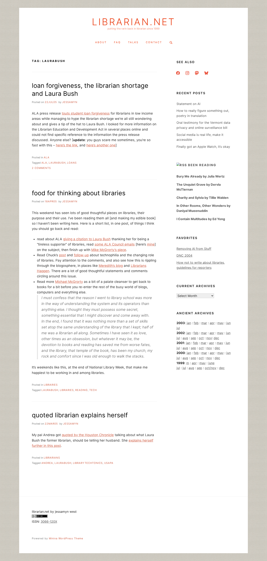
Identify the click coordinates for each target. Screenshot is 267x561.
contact (154, 42)
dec (216, 338)
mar (204, 323)
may (220, 323)
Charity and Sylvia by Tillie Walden (202, 198)
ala (46, 157)
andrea (47, 463)
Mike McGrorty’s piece (108, 250)
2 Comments (41, 168)
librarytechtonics (88, 463)
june (211, 363)
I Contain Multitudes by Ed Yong (201, 219)
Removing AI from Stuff (194, 249)
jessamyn (69, 102)
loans (72, 162)
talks (133, 42)
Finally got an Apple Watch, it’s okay (203, 147)
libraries (51, 384)
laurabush (57, 162)
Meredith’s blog (111, 266)
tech (93, 390)
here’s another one (101, 145)
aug (185, 338)
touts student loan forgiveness (86, 113)
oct (201, 338)
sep (193, 338)
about (101, 42)
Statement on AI (188, 104)
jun (228, 323)
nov (209, 338)
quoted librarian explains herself (80, 415)
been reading (202, 165)
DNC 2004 (184, 255)
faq (117, 42)
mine (151, 244)
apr (212, 323)
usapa (108, 463)
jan (189, 323)
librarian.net (133, 22)
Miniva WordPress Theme (66, 538)
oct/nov (210, 368)
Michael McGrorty (69, 282)
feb (196, 323)
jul (178, 328)
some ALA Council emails (115, 244)
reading (81, 390)
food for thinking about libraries (78, 193)
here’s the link (66, 145)
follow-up (81, 255)
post (62, 255)
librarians (52, 457)
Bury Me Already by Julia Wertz (201, 176)
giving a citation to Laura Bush (87, 239)
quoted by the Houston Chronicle (88, 435)
